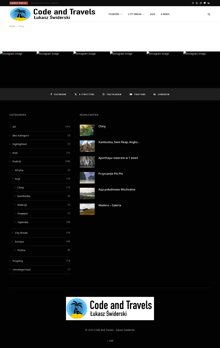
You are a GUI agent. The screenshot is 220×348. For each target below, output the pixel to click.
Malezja (22, 204)
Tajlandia (22, 222)
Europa (19, 241)
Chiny (20, 187)
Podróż (17, 161)
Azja (17, 178)
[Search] (208, 14)
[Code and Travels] (53, 14)
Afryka (19, 170)
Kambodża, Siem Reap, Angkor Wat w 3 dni (126, 142)
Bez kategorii (21, 135)
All (14, 126)
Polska (21, 250)
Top (110, 340)
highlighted (19, 144)
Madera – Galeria (109, 205)
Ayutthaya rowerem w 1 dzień (118, 158)
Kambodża (23, 196)
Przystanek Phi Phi (110, 174)
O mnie (165, 14)
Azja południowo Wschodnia (116, 189)
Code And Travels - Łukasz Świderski (114, 330)
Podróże (114, 14)
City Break (135, 14)
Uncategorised (21, 269)
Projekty (18, 261)
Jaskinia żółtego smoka (44, 3)
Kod (152, 14)
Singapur (22, 213)
